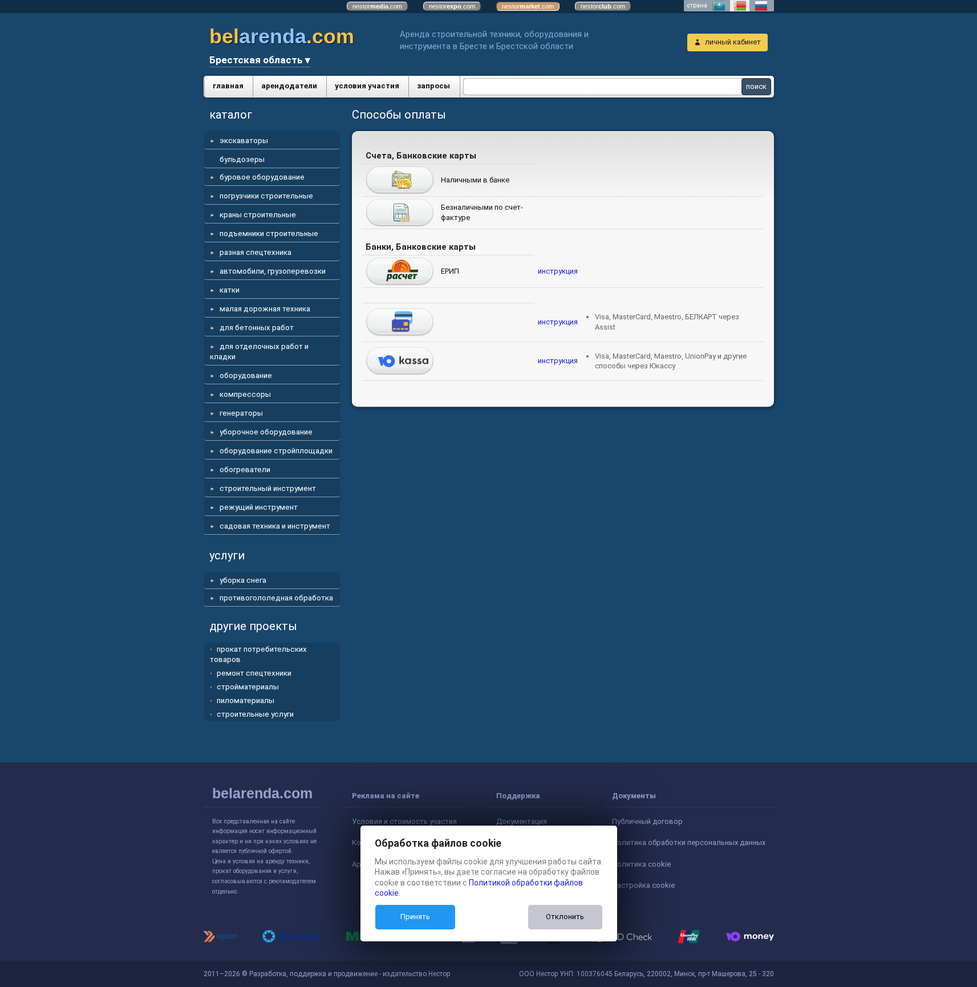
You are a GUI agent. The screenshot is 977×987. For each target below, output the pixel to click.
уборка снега (243, 580)
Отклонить (565, 916)
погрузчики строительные (266, 196)
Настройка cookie (643, 885)
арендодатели (289, 86)
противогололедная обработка (276, 598)
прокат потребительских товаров (258, 654)
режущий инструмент (259, 507)
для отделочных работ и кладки (259, 351)
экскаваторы (244, 140)
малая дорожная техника (265, 308)
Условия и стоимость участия (404, 821)
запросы (433, 86)
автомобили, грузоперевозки (273, 271)
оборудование (246, 375)
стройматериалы (248, 687)
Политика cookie (641, 864)
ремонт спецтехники (254, 673)
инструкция (558, 271)
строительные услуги (255, 714)
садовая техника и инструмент (275, 526)
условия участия (367, 86)
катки (230, 290)
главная (228, 86)
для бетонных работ (257, 327)
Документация (521, 821)
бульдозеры (242, 159)
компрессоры (245, 394)
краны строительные (258, 214)
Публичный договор (647, 821)
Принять (415, 916)
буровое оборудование (262, 177)
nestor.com (377, 6)
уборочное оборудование (266, 432)
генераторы (241, 413)
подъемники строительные (269, 233)
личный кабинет (733, 42)
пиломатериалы (245, 700)
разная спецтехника (255, 252)
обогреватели (245, 469)
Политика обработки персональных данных (688, 842)
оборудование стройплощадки (276, 450)
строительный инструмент (268, 488)
